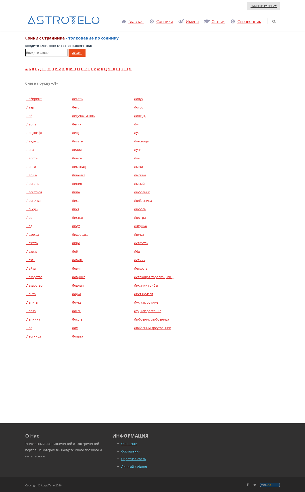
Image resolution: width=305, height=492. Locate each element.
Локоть (77, 319)
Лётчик (139, 260)
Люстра (140, 217)
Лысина (140, 175)
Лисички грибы (146, 285)
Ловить (77, 260)
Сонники (164, 21)
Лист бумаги (143, 294)
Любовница (143, 200)
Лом (75, 328)
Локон (76, 311)
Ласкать (32, 183)
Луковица (141, 141)
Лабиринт (34, 99)
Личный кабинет (264, 6)
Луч (137, 158)
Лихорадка (80, 234)
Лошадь (140, 116)
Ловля (76, 268)
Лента (31, 294)
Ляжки (139, 234)
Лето (75, 107)
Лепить (32, 302)
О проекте (129, 444)
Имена (192, 21)
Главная (136, 21)
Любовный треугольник (152, 328)
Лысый (139, 183)
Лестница (33, 336)
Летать (77, 99)
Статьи (218, 21)
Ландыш (32, 141)
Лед (29, 226)
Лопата (77, 336)
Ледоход (32, 234)
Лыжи (138, 167)
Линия (77, 183)
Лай (29, 116)
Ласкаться (34, 192)
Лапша (31, 175)
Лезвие (32, 251)
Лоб (75, 251)
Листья (77, 217)
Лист (75, 209)
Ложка (76, 302)
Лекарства (34, 277)
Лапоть (32, 158)
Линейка (78, 175)
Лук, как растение (147, 311)
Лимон (77, 158)
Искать (77, 53)
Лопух (138, 99)
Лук (136, 133)
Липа (76, 192)
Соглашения (130, 451)
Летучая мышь (83, 116)
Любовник (142, 192)
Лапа (30, 150)
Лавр (30, 107)
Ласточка (33, 200)
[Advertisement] (130, 377)
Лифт (76, 226)
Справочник (249, 21)
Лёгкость (141, 243)
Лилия (77, 150)
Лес (29, 328)
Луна (138, 150)
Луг (136, 124)
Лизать (77, 141)
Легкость (141, 268)
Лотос (138, 107)
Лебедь (32, 209)
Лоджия (78, 285)
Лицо (76, 243)
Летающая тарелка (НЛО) (153, 277)
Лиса (75, 200)
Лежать (32, 243)
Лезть (30, 260)
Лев (29, 217)
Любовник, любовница (151, 319)
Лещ (75, 133)
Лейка (31, 268)
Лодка (76, 294)
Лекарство (34, 285)
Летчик (77, 124)
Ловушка (78, 277)
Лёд (137, 251)
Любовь (140, 209)
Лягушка (140, 226)
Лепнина (33, 319)
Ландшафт (34, 133)
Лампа (31, 124)
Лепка (31, 311)
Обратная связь (133, 459)
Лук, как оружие (146, 302)
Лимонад (79, 167)
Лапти (31, 167)
